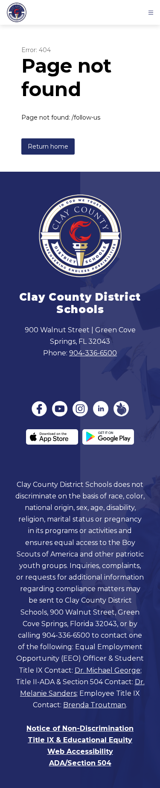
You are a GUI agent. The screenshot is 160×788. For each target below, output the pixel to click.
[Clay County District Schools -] (18, 12)
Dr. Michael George (107, 670)
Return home (48, 146)
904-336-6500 (93, 353)
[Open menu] (151, 13)
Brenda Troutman (94, 705)
